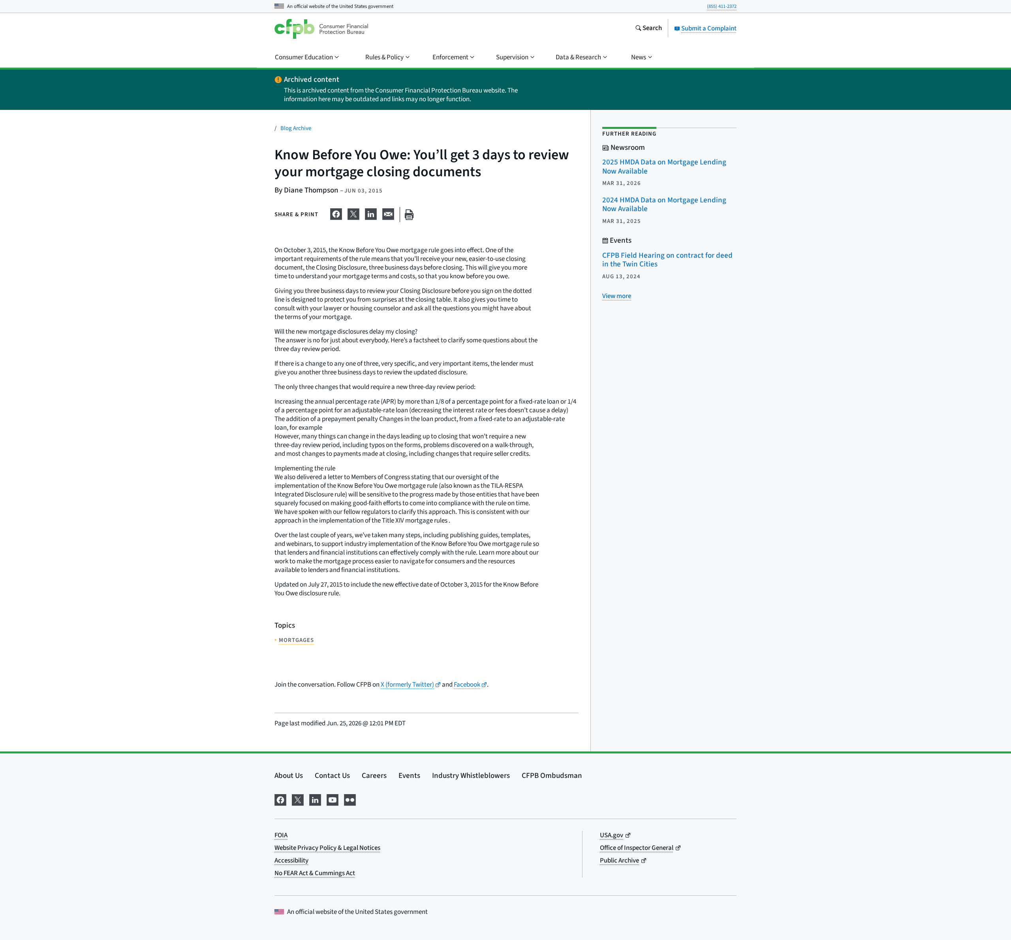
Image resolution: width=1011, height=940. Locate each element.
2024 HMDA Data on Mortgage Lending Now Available (664, 205)
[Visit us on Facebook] (280, 799)
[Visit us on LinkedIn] (315, 799)
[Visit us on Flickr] (350, 799)
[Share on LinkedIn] (371, 213)
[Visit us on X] (298, 799)
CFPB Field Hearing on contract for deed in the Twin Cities (667, 260)
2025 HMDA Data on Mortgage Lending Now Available (664, 167)
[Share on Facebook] (336, 213)
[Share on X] (353, 213)
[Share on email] (388, 213)
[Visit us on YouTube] (332, 799)
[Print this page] (409, 215)
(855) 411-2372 (722, 6)
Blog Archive (295, 128)
